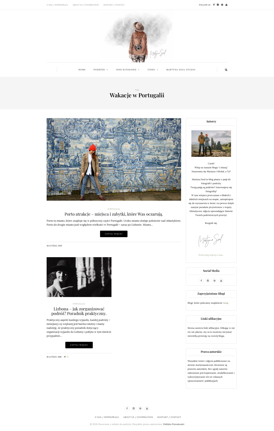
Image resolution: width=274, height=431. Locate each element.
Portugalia (114, 209)
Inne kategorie (126, 69)
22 (67, 357)
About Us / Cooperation (86, 5)
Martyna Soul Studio (181, 69)
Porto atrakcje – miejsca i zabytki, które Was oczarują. (114, 214)
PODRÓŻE (99, 69)
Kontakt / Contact (114, 5)
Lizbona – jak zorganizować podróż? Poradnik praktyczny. (79, 311)
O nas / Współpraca (57, 5)
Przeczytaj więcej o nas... (211, 255)
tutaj (225, 302)
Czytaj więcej (114, 234)
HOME (82, 69)
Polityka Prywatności (173, 424)
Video (151, 69)
